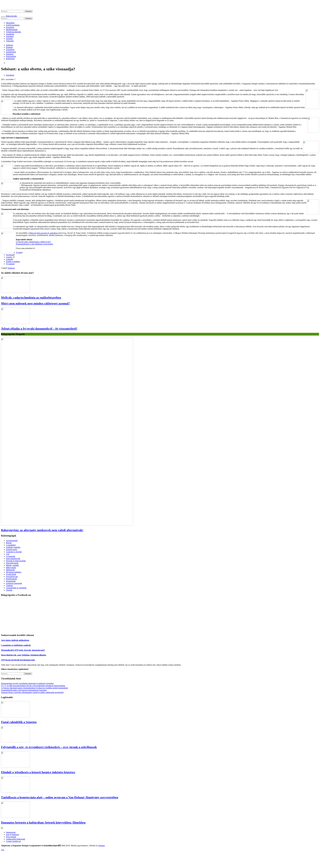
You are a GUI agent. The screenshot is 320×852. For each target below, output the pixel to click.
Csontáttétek (11, 545)
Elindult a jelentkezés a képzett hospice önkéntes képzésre (38, 772)
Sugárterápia (11, 52)
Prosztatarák (11, 581)
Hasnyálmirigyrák (13, 558)
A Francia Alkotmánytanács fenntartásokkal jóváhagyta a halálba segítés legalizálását (34, 688)
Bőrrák (9, 543)
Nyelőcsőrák (11, 574)
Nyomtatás (10, 264)
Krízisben (10, 36)
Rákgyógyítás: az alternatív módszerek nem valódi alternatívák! (42, 530)
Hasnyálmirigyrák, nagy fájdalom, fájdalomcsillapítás (23, 655)
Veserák (9, 590)
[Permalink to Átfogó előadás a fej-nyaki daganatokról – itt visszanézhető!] (15, 323)
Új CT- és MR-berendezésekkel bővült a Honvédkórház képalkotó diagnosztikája (33, 686)
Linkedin (9, 259)
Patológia (9, 54)
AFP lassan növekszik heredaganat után (18, 660)
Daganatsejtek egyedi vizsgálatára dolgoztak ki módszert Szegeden (27, 683)
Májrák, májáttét (12, 565)
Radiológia (10, 59)
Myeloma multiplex (13, 572)
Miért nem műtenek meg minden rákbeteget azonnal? (35, 303)
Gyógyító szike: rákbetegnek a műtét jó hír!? (33, 242)
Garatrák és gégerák (14, 552)
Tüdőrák (9, 586)
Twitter (19, 252)
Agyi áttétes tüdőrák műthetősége (15, 640)
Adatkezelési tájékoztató (15, 839)
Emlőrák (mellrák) (13, 547)
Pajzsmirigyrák (12, 577)
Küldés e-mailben (13, 261)
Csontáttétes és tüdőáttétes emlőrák (16, 645)
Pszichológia (11, 56)
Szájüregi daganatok (14, 583)
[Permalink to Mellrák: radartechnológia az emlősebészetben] (15, 292)
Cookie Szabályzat (13, 841)
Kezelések (10, 27)
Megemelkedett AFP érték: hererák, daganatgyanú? (23, 650)
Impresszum (11, 832)
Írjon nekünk (11, 837)
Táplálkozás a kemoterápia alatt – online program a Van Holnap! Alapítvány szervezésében (59, 797)
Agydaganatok (12, 540)
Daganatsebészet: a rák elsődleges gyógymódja (34, 244)
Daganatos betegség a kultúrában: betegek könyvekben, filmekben (43, 822)
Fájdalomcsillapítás (13, 32)
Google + (10, 257)
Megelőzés (10, 23)
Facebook (10, 255)
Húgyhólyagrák (12, 563)
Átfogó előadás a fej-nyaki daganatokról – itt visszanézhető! (39, 328)
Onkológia (10, 50)
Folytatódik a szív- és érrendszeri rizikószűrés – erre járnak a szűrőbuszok (49, 747)
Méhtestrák (10, 570)
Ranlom (101, 845)
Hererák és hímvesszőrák (16, 561)
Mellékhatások (12, 30)
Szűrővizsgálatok (13, 25)
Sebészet (9, 45)
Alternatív (10, 41)
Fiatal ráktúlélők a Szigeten (18, 722)
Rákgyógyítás (160, 5)
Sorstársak (10, 34)
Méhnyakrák (11, 567)
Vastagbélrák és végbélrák (16, 588)
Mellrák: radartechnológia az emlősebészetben (31, 297)
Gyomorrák (10, 556)
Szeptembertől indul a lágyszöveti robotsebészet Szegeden (24, 690)
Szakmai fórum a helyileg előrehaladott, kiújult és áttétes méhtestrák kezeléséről (32, 692)
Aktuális (9, 39)
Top (2, 850)
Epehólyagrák (11, 549)
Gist (7, 554)
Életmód (9, 47)
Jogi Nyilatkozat (12, 834)
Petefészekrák (11, 579)
